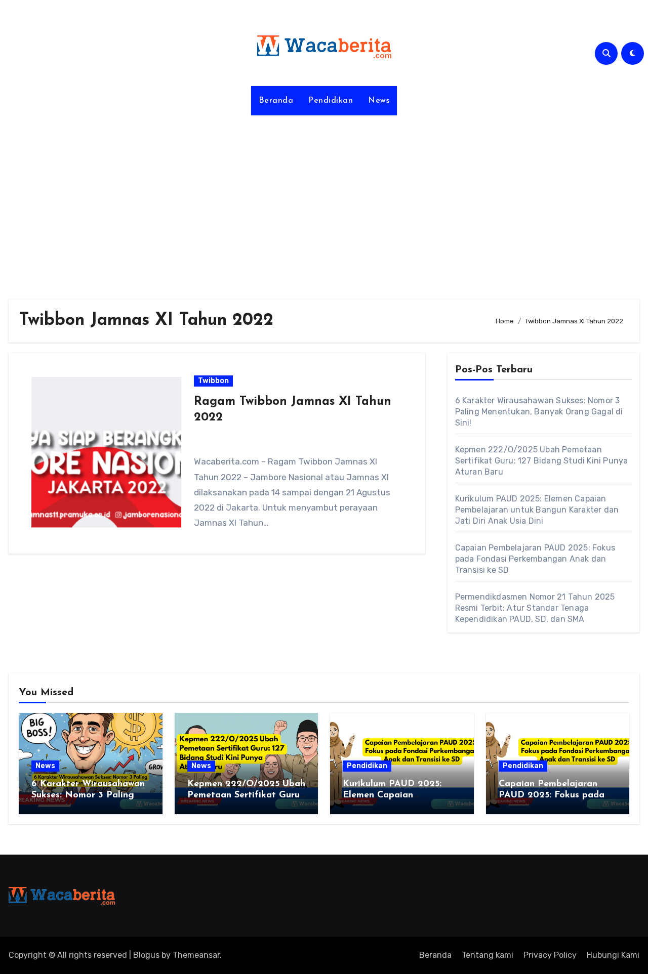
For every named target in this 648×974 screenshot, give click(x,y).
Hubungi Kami (613, 955)
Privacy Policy (550, 955)
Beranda (276, 101)
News (378, 101)
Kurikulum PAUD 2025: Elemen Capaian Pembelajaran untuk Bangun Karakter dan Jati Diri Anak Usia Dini (537, 510)
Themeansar (196, 955)
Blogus (146, 955)
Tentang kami (487, 955)
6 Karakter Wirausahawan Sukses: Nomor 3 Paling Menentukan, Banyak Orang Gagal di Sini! (539, 412)
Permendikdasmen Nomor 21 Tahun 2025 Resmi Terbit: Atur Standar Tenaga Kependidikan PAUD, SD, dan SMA (535, 608)
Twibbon (213, 380)
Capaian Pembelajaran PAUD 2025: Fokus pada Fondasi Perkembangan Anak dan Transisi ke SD (535, 559)
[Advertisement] (324, 201)
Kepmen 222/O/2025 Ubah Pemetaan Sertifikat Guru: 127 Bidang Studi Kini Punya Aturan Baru (541, 461)
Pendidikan (330, 101)
